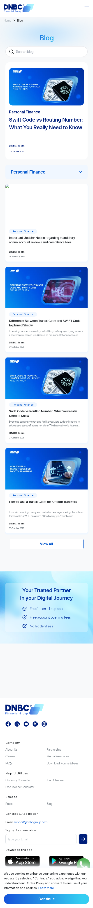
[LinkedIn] (17, 724)
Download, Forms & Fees (62, 763)
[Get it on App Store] (24, 861)
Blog (50, 803)
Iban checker (55, 780)
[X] (35, 724)
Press (8, 803)
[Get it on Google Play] (68, 861)
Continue (46, 899)
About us (11, 749)
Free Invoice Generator (19, 787)
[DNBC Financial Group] (19, 8)
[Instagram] (44, 724)
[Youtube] (26, 724)
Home (7, 20)
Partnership (54, 749)
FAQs (8, 763)
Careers (10, 756)
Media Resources (58, 756)
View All (46, 543)
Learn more (46, 888)
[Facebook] (8, 724)
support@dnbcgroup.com (30, 822)
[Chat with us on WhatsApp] (83, 865)
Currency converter (17, 780)
